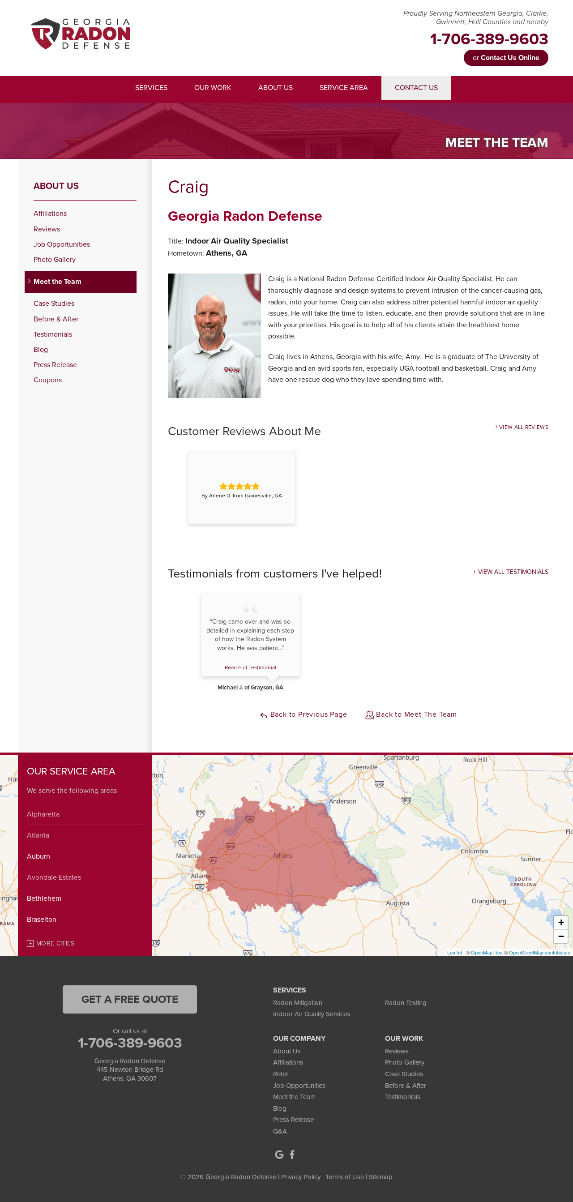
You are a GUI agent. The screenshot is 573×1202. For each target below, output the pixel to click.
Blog (41, 350)
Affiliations (50, 214)
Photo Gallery (55, 260)
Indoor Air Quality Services (311, 1014)
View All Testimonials (513, 572)
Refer (280, 1074)
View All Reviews (523, 427)
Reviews (47, 229)
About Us (56, 186)
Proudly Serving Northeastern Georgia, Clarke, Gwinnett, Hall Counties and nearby (475, 17)
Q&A (280, 1131)
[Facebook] (291, 1154)
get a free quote (129, 999)
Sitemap (381, 1177)
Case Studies (54, 303)
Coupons (48, 380)
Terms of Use (344, 1177)
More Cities (55, 943)
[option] (241, 487)
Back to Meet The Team (416, 714)
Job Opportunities (62, 244)
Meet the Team (57, 282)
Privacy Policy (301, 1177)
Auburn (38, 856)
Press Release (55, 365)
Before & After (56, 319)
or (506, 57)
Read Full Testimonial (250, 667)
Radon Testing (406, 1003)
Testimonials (53, 334)
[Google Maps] (279, 1154)
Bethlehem (44, 898)
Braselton (41, 919)
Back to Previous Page (307, 714)
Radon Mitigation (297, 1003)
